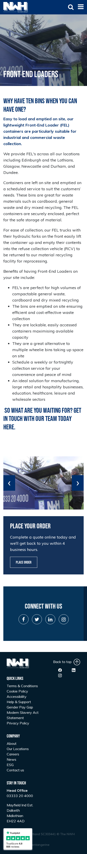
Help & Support (19, 702)
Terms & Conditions (22, 686)
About (12, 743)
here (8, 427)
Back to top (63, 661)
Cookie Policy (17, 691)
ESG (10, 765)
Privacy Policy (18, 723)
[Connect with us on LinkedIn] (73, 670)
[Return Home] (15, 7)
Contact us (15, 770)
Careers (13, 754)
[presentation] (9, 483)
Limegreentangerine (35, 845)
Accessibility (17, 696)
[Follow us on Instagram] (60, 675)
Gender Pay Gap (20, 707)
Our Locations (18, 749)
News (11, 759)
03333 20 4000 (20, 796)
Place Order (23, 562)
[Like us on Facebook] (60, 670)
